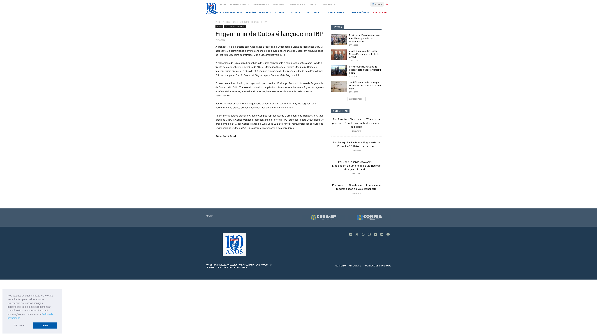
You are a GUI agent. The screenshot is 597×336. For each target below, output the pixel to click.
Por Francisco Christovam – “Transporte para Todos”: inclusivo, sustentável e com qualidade (356, 123)
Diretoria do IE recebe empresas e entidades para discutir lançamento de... (364, 38)
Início (217, 22)
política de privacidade (377, 266)
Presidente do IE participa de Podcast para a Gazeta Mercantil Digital (365, 69)
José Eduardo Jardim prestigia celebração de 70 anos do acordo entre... (365, 85)
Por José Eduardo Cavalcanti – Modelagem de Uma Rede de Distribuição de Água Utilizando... (356, 165)
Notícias (226, 22)
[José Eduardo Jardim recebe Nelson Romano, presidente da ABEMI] (339, 54)
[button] (21, 318)
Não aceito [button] (19, 325)
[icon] (351, 234)
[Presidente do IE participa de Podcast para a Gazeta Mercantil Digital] (339, 70)
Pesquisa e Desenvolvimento (235, 26)
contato (340, 266)
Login (378, 4)
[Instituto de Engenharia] (211, 8)
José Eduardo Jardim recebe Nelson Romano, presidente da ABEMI (364, 54)
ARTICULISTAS (340, 111)
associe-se (355, 266)
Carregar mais (355, 99)
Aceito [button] (45, 325)
